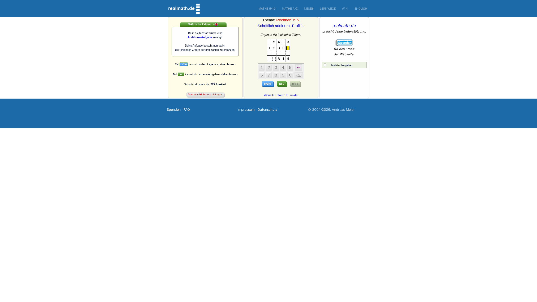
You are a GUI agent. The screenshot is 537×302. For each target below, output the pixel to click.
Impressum (246, 109)
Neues (309, 8)
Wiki (345, 8)
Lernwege (328, 8)
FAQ (187, 109)
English (361, 8)
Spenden (174, 109)
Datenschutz (268, 109)
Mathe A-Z (290, 8)
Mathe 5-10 (267, 8)
